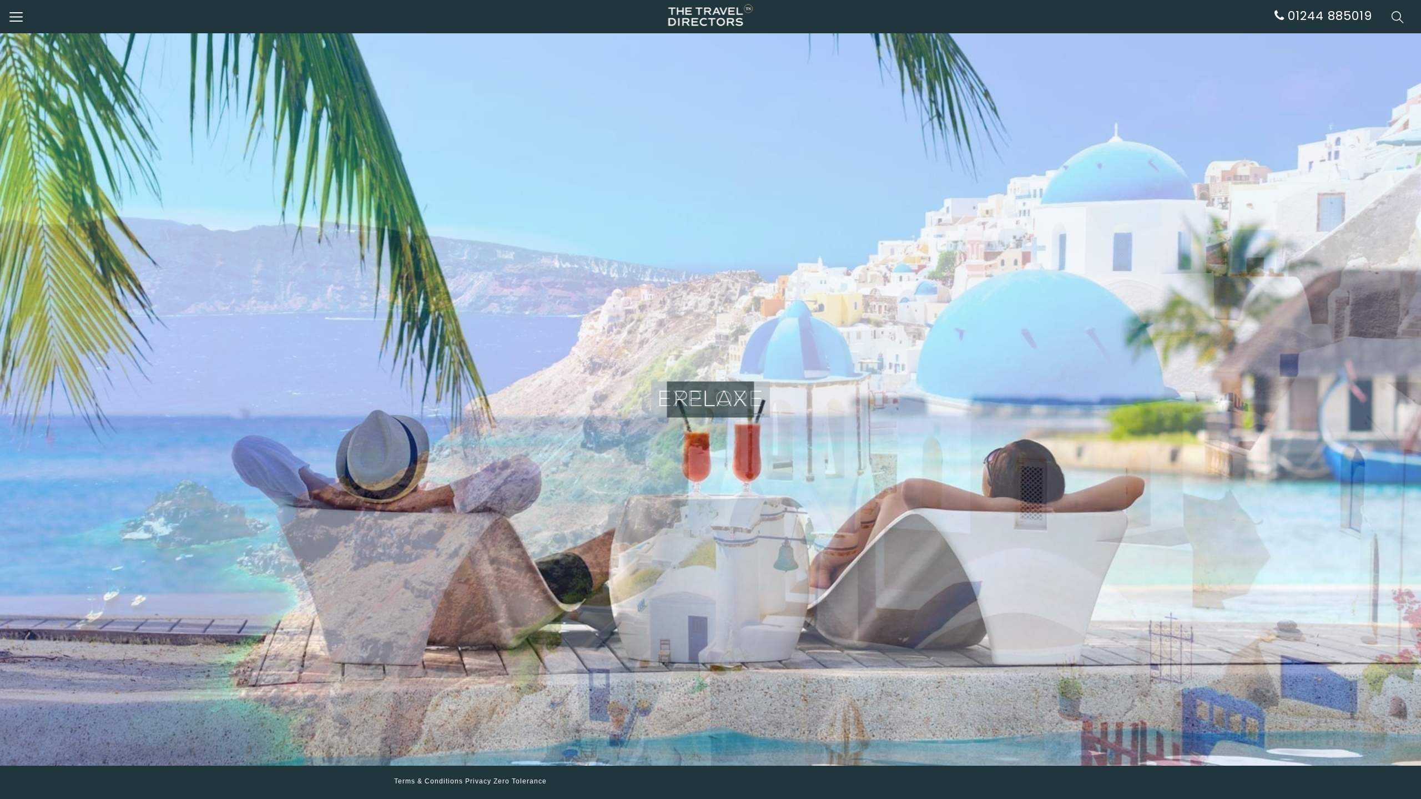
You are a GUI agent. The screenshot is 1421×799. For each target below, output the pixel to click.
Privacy (478, 781)
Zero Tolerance (520, 781)
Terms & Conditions (428, 781)
